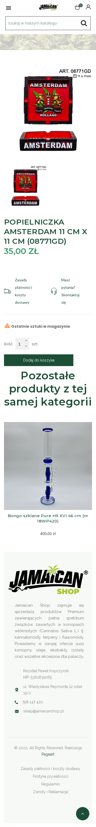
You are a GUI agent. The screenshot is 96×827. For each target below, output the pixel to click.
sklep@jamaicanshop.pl (43, 711)
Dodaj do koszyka (38, 360)
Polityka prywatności (50, 776)
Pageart (48, 754)
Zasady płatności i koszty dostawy (50, 769)
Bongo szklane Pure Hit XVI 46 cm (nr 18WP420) (49, 518)
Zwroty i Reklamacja (50, 792)
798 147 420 (32, 702)
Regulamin (50, 784)
